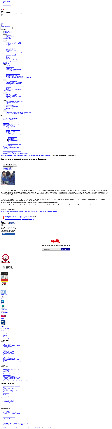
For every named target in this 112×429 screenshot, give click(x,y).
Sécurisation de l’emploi (11, 50)
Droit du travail (9, 68)
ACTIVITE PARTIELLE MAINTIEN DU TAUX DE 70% (18, 112)
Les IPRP (8, 132)
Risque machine (11, 141)
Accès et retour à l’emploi (11, 48)
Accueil (2, 155)
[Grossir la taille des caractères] (10, 165)
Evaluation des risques (12, 137)
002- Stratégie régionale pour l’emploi (13, 43)
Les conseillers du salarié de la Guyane (14, 69)
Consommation (9, 84)
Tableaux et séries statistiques (12, 106)
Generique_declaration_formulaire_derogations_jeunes (16, 219)
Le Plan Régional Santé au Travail (13, 130)
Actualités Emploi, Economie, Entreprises (14, 42)
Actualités (8, 37)
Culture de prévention (10, 126)
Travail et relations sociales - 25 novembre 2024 (15, 113)
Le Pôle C (8, 88)
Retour (5, 33)
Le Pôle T (8, 65)
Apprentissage (9, 44)
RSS (1, 25)
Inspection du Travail (10, 67)
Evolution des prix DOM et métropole (13, 89)
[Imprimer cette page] (8, 167)
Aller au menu (6, 2)
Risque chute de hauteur (13, 140)
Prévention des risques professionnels (13, 134)
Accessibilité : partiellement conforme (8, 427)
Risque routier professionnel (14, 142)
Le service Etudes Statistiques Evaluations (14, 101)
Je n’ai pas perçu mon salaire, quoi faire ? (11, 118)
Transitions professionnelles (11, 61)
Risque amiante (11, 138)
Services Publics (46, 427)
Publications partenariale (11, 36)
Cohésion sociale (9, 108)
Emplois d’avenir (9, 45)
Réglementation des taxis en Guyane (13, 83)
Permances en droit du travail (9, 119)
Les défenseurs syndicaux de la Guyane (14, 72)
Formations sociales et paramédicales (13, 96)
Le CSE (7, 128)
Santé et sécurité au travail (11, 70)
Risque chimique (11, 139)
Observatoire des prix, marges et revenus (14, 82)
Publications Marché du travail (12, 102)
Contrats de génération (10, 47)
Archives (7, 107)
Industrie (7, 51)
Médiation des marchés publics (12, 54)
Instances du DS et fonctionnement (13, 74)
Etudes (7, 103)
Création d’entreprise (10, 49)
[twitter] (10, 169)
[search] (7, 28)
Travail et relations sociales (10, 155)
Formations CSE (9, 127)
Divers (7, 85)
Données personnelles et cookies (22, 427)
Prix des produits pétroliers (11, 81)
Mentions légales (38, 427)
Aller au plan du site (7, 5)
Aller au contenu (6, 1)
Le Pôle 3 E (8, 58)
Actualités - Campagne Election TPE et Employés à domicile (18, 77)
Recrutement (8, 35)
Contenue (2, 23)
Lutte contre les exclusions (11, 94)
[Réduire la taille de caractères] (9, 164)
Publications (8, 87)
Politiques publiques (10, 105)
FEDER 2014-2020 (10, 57)
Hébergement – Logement (11, 95)
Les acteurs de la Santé (10, 131)
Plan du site (52, 427)
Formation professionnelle (11, 55)
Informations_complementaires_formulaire (14, 217)
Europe (7, 56)
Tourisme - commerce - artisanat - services (14, 52)
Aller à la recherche (7, 3)
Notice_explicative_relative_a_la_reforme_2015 (15, 216)
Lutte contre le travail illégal (11, 75)
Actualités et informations (11, 152)
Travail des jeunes (9, 145)
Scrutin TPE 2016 (9, 71)
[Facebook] (5, 169)
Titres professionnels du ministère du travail (14, 59)
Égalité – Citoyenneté (10, 97)
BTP (9, 135)
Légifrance (32, 427)
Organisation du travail (10, 133)
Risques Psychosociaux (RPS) (14, 144)
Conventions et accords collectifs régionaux (14, 76)
